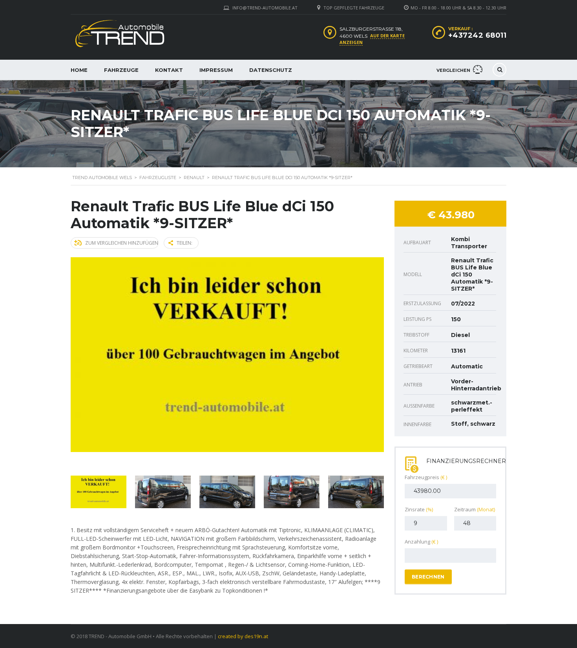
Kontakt (169, 70)
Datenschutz (270, 70)
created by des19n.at (243, 636)
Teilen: (184, 243)
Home (79, 70)
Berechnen (428, 577)
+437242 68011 (477, 35)
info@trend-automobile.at (265, 8)
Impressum (216, 70)
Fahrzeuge (121, 70)
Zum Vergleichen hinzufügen (121, 243)
